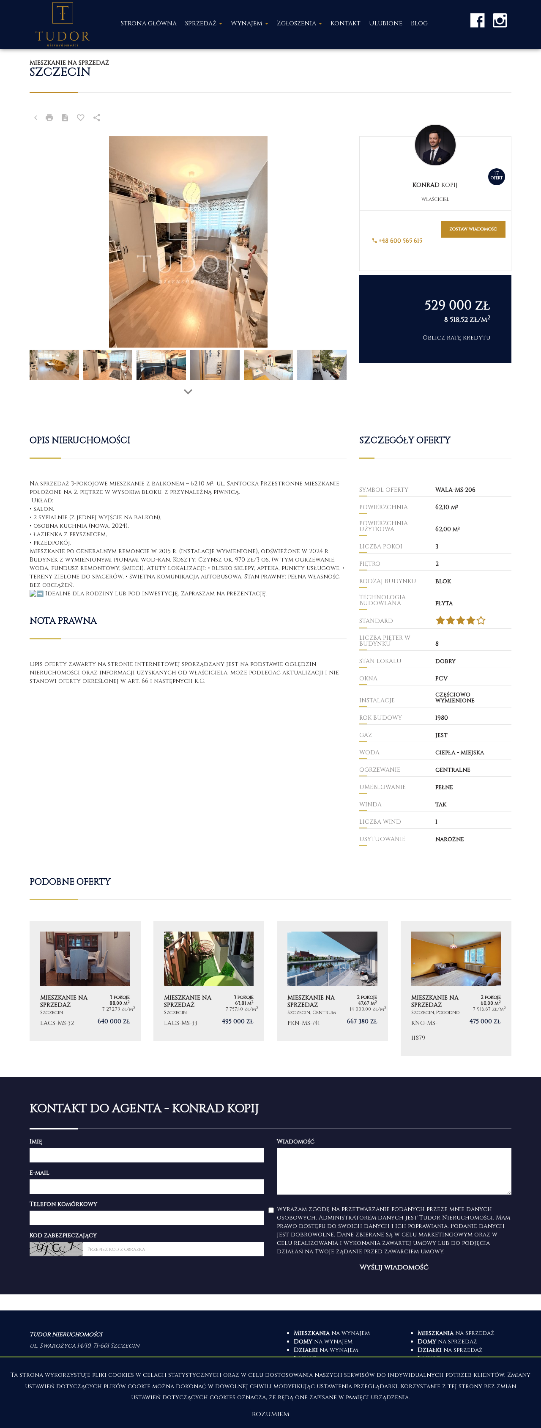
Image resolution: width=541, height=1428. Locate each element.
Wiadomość (295, 1141)
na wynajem (332, 1333)
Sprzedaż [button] (201, 23)
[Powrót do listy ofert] (35, 119)
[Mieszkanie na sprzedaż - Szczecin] (85, 981)
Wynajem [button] (247, 23)
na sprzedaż (456, 1333)
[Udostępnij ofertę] (97, 119)
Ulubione (385, 23)
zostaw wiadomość (473, 229)
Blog (419, 23)
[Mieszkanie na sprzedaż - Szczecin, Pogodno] (456, 988)
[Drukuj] (49, 119)
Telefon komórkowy (63, 1204)
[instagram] (500, 20)
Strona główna (149, 23)
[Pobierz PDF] (65, 119)
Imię (36, 1141)
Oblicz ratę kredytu (456, 338)
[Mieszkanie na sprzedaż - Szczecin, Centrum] (332, 981)
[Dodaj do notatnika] (80, 119)
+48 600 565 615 (399, 241)
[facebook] (477, 20)
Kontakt (346, 23)
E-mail (39, 1173)
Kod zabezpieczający (63, 1235)
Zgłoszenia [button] (297, 23)
